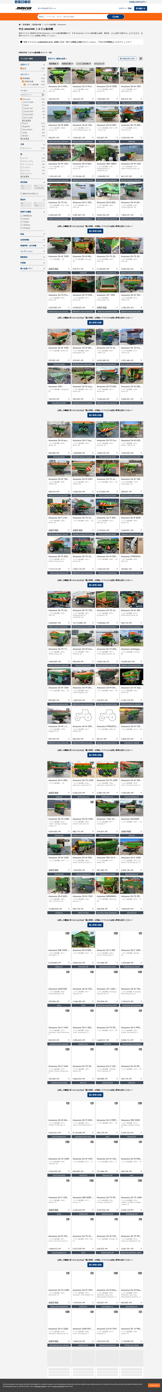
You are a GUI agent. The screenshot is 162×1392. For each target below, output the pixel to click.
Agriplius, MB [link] (83, 1214)
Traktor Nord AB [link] (107, 1083)
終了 (35, 203)
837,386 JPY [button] (102, 870)
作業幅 (23, 263)
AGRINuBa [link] (131, 141)
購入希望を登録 (95, 231)
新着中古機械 (25, 212)
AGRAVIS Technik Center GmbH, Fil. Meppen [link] (62, 219)
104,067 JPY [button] (126, 569)
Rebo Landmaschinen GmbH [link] (131, 103)
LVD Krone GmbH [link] (83, 103)
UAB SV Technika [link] (83, 913)
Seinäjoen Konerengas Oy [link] (107, 835)
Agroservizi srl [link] (59, 874)
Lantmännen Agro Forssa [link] (107, 967)
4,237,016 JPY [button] (103, 1210)
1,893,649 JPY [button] (127, 909)
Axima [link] (59, 1005)
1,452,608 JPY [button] (127, 963)
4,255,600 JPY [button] (103, 361)
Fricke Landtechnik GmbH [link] (107, 457)
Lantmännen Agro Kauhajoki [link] (131, 1005)
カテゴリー (24, 74)
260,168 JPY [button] (126, 1171)
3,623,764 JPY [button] (103, 215)
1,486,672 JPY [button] (54, 1249)
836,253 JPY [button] (78, 739)
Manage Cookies (40, 1386)
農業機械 (26, 24)
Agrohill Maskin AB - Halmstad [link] (59, 1345)
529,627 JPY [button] (102, 1303)
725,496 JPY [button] (53, 1079)
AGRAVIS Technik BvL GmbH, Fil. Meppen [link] (61, 103)
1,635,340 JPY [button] (127, 793)
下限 (22, 185)
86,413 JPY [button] (102, 739)
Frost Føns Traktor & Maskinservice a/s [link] (109, 913)
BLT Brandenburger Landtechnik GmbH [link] (110, 180)
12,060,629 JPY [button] (55, 909)
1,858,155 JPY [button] (103, 453)
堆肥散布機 (36, 24)
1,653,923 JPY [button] (127, 453)
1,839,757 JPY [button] (127, 215)
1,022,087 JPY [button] (103, 99)
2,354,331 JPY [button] (54, 1133)
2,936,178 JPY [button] (127, 1210)
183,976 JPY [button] (53, 99)
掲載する (141, 8)
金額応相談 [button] (53, 269)
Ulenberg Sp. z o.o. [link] (83, 797)
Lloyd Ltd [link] (59, 797)
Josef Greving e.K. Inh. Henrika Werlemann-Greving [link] (64, 311)
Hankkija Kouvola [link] (107, 1214)
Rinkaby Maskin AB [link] (107, 1252)
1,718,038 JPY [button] (127, 1341)
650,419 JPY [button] (126, 99)
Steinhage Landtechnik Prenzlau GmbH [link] (85, 534)
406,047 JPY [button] (53, 138)
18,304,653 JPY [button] (128, 662)
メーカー (23, 90)
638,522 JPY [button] (102, 1249)
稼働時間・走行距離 (28, 245)
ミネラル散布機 (49, 24)
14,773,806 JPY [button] (79, 623)
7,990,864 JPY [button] (103, 623)
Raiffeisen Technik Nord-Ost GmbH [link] (132, 665)
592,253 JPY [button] (53, 1040)
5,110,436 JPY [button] (79, 176)
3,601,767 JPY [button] (127, 1249)
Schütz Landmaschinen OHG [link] (59, 573)
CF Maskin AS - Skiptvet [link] (131, 743)
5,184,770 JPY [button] (127, 700)
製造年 (23, 200)
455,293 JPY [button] (78, 399)
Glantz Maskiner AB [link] (131, 874)
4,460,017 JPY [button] (103, 1040)
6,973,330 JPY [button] (79, 1249)
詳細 (22, 234)
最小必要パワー (26, 268)
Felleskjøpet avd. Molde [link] (107, 874)
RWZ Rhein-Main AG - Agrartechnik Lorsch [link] (86, 457)
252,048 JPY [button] (53, 1002)
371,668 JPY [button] (102, 963)
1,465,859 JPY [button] (79, 870)
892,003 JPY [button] (53, 700)
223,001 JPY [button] (53, 361)
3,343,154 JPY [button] (127, 1133)
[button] (32, 58)
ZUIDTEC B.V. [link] (83, 1306)
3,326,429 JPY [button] (54, 215)
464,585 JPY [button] (53, 453)
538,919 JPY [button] (53, 492)
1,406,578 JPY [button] (79, 1341)
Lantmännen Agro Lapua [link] (83, 1136)
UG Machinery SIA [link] (131, 1214)
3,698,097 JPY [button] (127, 530)
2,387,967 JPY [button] (79, 215)
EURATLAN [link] (107, 1044)
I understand (154, 1385)
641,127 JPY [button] (126, 176)
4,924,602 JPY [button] (54, 832)
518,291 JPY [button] (102, 832)
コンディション (26, 251)
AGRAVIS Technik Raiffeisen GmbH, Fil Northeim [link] (88, 219)
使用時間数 (24, 240)
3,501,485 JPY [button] (127, 361)
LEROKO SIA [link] (83, 1175)
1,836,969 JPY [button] (54, 662)
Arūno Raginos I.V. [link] (107, 1306)
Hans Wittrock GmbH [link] (59, 403)
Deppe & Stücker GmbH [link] (83, 665)
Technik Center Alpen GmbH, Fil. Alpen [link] (133, 573)
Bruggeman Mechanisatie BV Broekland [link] (85, 835)
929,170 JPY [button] (78, 909)
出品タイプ (24, 64)
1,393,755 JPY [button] (103, 569)
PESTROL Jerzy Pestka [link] (132, 1345)
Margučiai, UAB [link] (83, 967)
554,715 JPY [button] (126, 623)
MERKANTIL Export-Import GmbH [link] (108, 103)
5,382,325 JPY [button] (79, 793)
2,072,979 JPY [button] (103, 1341)
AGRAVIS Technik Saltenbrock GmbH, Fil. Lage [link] (111, 364)
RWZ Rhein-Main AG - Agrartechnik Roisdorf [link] (135, 704)
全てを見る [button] (26, 120)
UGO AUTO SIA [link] (131, 913)
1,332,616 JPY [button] (127, 1002)
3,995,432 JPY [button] (127, 269)
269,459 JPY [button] (78, 662)
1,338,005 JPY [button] (103, 176)
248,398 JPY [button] (102, 909)
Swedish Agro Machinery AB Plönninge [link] (109, 1005)
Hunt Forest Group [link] (59, 1175)
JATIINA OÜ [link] (59, 913)
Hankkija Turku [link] (83, 1044)
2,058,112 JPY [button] (127, 1040)
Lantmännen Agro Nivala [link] (59, 1083)
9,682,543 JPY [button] (79, 1079)
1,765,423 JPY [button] (54, 176)
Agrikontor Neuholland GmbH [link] (107, 311)
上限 (35, 185)
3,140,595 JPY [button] (103, 269)
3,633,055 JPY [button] (54, 308)
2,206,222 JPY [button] (79, 1040)
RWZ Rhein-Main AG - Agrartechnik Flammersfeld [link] (64, 534)
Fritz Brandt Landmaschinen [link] (59, 273)
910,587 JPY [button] (102, 138)
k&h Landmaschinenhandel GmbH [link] (108, 627)
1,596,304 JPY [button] (79, 1002)
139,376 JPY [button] (78, 99)
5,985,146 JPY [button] (103, 793)
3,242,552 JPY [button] (54, 1171)
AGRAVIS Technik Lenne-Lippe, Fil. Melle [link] (85, 495)
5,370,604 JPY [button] (54, 963)
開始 (22, 203)
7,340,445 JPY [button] (103, 399)
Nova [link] (107, 1136)
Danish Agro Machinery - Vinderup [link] (132, 1252)
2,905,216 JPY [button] (127, 739)
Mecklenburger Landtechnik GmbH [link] (84, 364)
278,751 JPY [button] (78, 269)
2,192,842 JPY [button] (103, 530)
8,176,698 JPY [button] (79, 1133)
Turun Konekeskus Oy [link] (131, 797)
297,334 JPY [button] (53, 739)
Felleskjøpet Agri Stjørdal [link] (132, 967)
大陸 (22, 144)
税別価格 (23, 182)
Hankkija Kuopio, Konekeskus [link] (131, 1044)
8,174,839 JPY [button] (103, 492)
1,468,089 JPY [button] (79, 453)
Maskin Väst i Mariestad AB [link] (59, 1306)
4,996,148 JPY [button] (103, 662)
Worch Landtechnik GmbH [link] (107, 141)
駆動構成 (23, 257)
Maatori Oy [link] (59, 967)
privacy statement (58, 1386)
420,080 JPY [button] (102, 1079)
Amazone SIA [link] (59, 835)
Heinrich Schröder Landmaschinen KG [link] (60, 141)
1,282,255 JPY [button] (127, 308)
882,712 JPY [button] (78, 832)
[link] (59, 75)
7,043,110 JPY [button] (79, 569)
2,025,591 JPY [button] (127, 399)
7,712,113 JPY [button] (54, 569)
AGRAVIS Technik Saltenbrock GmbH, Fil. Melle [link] (112, 273)
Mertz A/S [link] (83, 1083)
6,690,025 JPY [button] (79, 308)
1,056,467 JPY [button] (79, 138)
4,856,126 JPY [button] (127, 870)
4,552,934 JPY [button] (127, 138)
